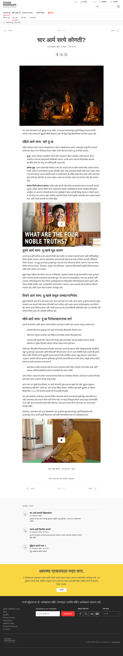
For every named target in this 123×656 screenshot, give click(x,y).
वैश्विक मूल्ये (6, 18)
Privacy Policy (9, 618)
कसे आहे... (24, 18)
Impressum (115, 642)
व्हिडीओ (103, 2)
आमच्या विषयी (40, 13)
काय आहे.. (15, 18)
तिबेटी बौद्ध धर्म (16, 13)
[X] (61, 54)
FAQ (5, 612)
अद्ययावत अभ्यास (27, 13)
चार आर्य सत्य (66, 469)
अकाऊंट (115, 2)
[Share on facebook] (57, 54)
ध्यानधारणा (33, 18)
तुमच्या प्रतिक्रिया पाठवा (11, 609)
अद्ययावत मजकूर (8, 623)
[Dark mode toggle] (75, 2)
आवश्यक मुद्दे (6, 13)
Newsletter (7, 621)
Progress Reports (10, 626)
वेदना (73, 469)
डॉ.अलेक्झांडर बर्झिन (53, 47)
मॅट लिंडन (64, 47)
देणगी (51, 13)
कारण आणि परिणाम (54, 469)
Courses (6, 629)
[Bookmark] (66, 54)
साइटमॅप (6, 615)
